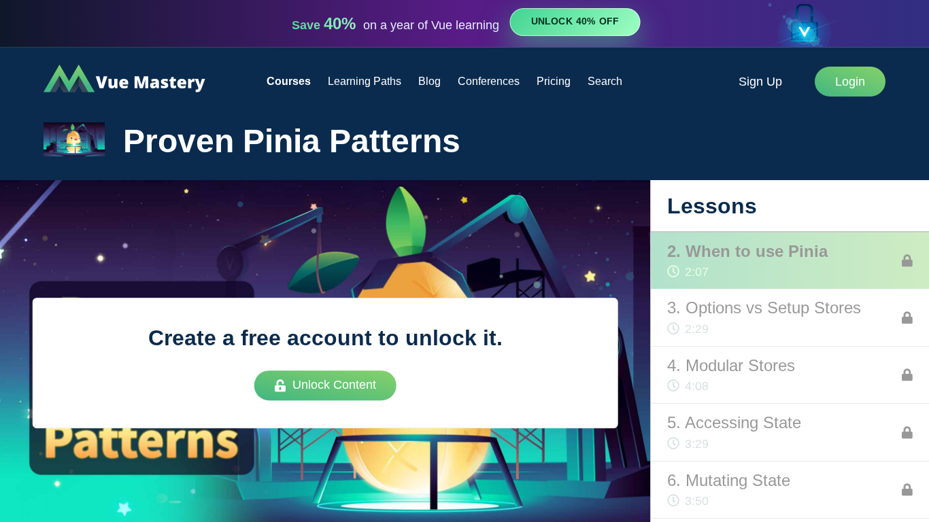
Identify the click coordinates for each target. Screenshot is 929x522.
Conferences (489, 81)
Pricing (554, 81)
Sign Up (760, 81)
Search (605, 81)
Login (850, 81)
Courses (289, 81)
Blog (429, 81)
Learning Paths (364, 81)
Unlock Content (334, 385)
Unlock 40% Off (575, 21)
